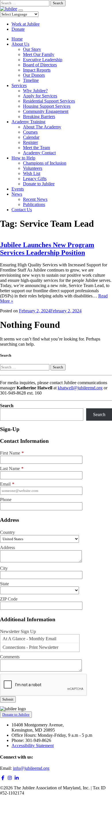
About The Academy (42, 126)
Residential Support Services (49, 101)
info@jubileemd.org (31, 768)
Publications (34, 204)
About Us (20, 44)
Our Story (32, 49)
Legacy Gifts (35, 178)
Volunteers (32, 168)
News (16, 194)
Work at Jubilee (25, 24)
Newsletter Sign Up (18, 631)
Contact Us (21, 209)
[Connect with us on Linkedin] (17, 778)
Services (19, 85)
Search (6, 405)
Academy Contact (39, 152)
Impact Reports (37, 70)
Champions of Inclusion (44, 163)
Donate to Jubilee (39, 183)
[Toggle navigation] (20, 10)
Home (17, 38)
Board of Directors (40, 64)
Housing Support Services (46, 106)
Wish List (31, 173)
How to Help (23, 157)
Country (7, 532)
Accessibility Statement (32, 745)
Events (17, 188)
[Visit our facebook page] (3, 778)
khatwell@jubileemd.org (80, 387)
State (4, 583)
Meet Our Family (38, 54)
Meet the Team (36, 147)
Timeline (31, 80)
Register (30, 142)
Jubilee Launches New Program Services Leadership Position (47, 248)
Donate (18, 29)
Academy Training (28, 121)
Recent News (35, 199)
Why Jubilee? (35, 90)
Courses (30, 132)
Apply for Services (40, 95)
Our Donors (34, 75)
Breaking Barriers (39, 116)
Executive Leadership (42, 59)
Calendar (31, 137)
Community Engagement (45, 111)
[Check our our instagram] (10, 778)
